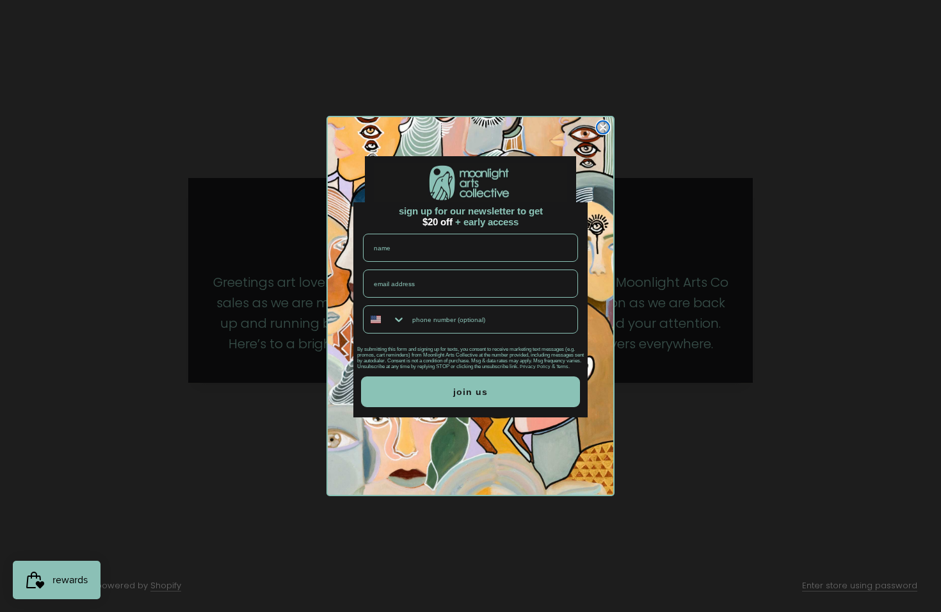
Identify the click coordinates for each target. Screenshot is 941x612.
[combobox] (385, 319)
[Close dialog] (603, 127)
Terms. (563, 366)
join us (470, 392)
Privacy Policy (535, 366)
